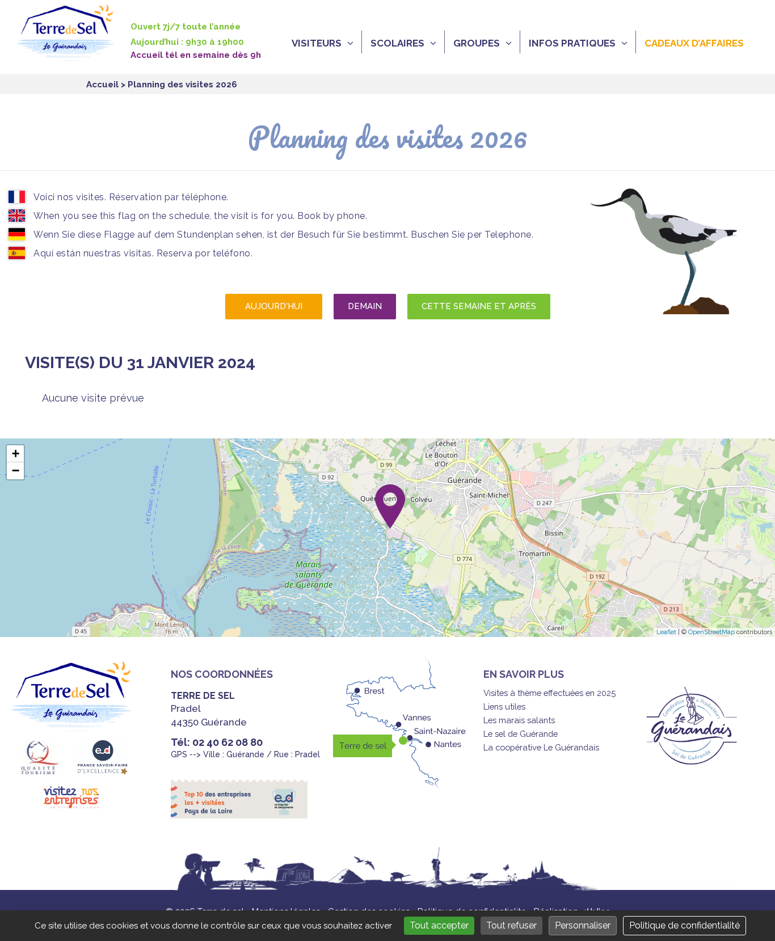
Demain (365, 306)
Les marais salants (519, 720)
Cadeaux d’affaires (694, 43)
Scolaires (397, 43)
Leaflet (666, 632)
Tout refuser (511, 925)
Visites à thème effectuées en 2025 (549, 693)
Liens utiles (504, 706)
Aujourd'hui (273, 306)
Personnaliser (582, 925)
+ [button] (15, 453)
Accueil (102, 84)
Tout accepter (439, 925)
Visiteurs (317, 43)
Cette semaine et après (479, 306)
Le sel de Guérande (520, 734)
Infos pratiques (572, 43)
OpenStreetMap (711, 632)
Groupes (476, 43)
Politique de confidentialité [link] (684, 925)
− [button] (15, 470)
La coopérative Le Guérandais (541, 747)
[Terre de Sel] (73, 55)
